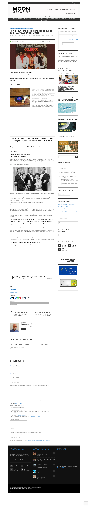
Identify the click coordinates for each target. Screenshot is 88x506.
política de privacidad (19, 403)
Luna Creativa (14, 347)
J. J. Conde (13, 289)
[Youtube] (74, 3)
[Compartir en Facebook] (45, 41)
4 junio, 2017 (22, 41)
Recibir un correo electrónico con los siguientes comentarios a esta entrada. (26, 432)
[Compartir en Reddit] (54, 41)
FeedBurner (72, 46)
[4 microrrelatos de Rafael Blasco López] (48, 352)
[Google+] (65, 3)
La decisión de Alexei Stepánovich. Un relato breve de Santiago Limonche (44, 466)
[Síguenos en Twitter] (59, 245)
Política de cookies (74, 473)
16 (54, 459)
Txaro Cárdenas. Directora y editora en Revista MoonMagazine (43, 477)
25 (54, 453)
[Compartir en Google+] (50, 41)
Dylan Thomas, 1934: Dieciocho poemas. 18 (67, 210)
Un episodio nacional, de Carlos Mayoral (66, 204)
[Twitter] (72, 3)
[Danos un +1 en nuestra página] (22, 469)
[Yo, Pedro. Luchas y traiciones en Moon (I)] (34, 460)
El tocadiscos (14, 28)
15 (54, 476)
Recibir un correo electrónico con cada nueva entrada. (22, 434)
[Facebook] (63, 3)
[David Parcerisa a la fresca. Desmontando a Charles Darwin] (34, 453)
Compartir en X (49, 142)
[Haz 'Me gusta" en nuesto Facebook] (69, 245)
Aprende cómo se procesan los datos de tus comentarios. (39, 440)
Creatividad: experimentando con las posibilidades (16, 344)
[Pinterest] (70, 3)
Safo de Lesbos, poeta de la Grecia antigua (66, 208)
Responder (24, 366)
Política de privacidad (73, 39)
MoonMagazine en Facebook (65, 235)
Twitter (24, 329)
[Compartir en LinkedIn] (52, 41)
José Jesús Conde (23, 28)
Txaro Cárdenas (14, 292)
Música (30, 28)
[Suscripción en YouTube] (59, 249)
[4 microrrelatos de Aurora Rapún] (32, 352)
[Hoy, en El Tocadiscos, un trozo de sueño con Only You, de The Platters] (32, 56)
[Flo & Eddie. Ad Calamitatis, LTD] (34, 471)
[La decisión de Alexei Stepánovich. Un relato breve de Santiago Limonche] (34, 465)
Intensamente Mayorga (63, 206)
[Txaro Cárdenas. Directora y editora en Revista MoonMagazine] (34, 476)
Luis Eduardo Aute (60, 467)
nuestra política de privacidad (36, 416)
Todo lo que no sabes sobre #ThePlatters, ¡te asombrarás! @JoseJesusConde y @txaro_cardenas (28, 277)
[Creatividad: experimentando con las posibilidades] (17, 353)
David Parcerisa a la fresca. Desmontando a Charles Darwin (43, 454)
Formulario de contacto (21, 415)
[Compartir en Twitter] (48, 41)
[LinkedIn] (67, 3)
